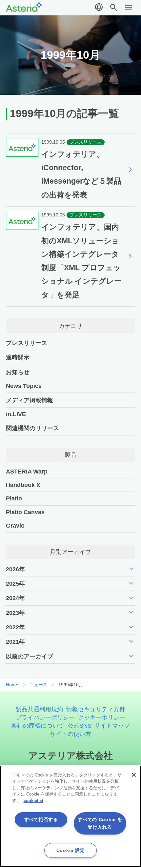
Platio (14, 498)
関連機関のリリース (32, 428)
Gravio (15, 525)
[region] (70, 816)
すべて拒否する (41, 819)
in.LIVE (16, 414)
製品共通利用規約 (39, 709)
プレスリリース (26, 342)
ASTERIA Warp (27, 471)
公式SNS (79, 725)
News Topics (24, 385)
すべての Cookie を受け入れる (100, 823)
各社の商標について (37, 725)
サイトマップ (112, 725)
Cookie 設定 (70, 850)
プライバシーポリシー (45, 717)
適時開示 (18, 357)
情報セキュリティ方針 (95, 709)
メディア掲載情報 (29, 400)
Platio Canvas (25, 512)
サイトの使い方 (70, 733)
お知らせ (18, 372)
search (113, 7)
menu (128, 7)
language (99, 7)
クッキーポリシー (101, 717)
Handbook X (23, 484)
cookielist (33, 800)
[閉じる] (134, 775)
